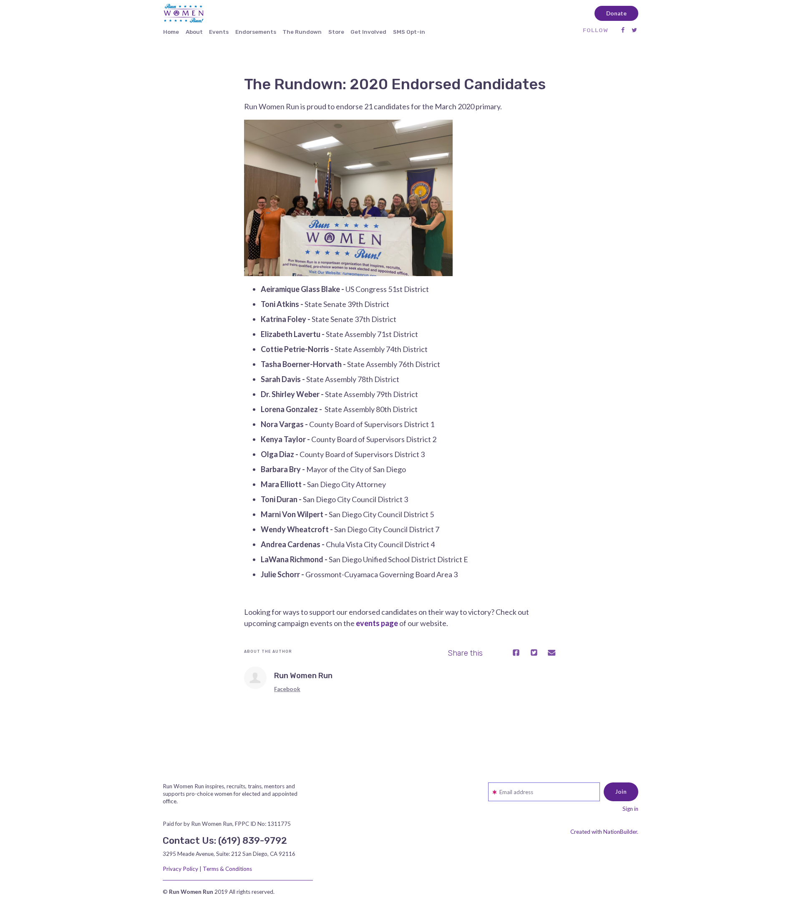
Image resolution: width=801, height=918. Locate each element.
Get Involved (368, 31)
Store (336, 31)
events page (377, 623)
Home (171, 31)
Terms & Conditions (227, 868)
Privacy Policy (180, 868)
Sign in (630, 808)
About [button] (194, 31)
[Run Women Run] (255, 677)
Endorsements (255, 31)
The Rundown (302, 31)
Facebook (287, 689)
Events (219, 31)
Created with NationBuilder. (604, 831)
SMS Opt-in (409, 31)
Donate (616, 13)
